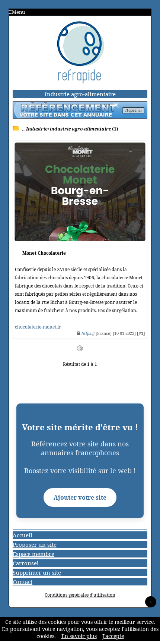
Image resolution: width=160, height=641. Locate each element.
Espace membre (33, 553)
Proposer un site (35, 544)
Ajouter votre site (80, 497)
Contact (22, 581)
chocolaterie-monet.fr (38, 327)
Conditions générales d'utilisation (80, 595)
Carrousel (26, 563)
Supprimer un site (37, 572)
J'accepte (113, 636)
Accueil (22, 535)
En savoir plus (79, 636)
